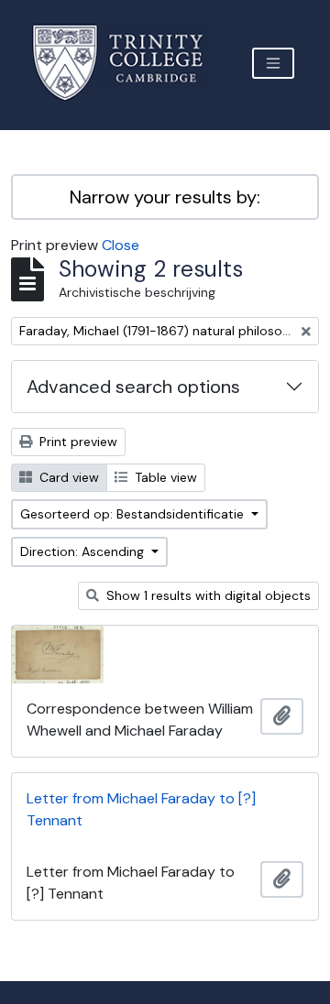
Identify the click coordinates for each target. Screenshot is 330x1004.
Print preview (76, 441)
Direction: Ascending (84, 551)
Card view (67, 477)
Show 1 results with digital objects (207, 595)
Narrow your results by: (165, 197)
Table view (164, 477)
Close (120, 245)
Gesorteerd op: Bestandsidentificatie (134, 514)
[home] (129, 62)
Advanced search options (133, 386)
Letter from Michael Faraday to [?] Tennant (141, 809)
